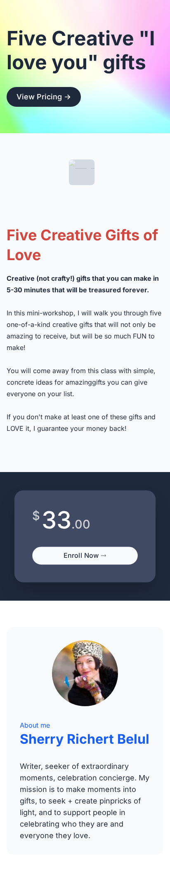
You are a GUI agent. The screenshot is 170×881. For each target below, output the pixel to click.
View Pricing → (44, 96)
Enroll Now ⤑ (85, 555)
